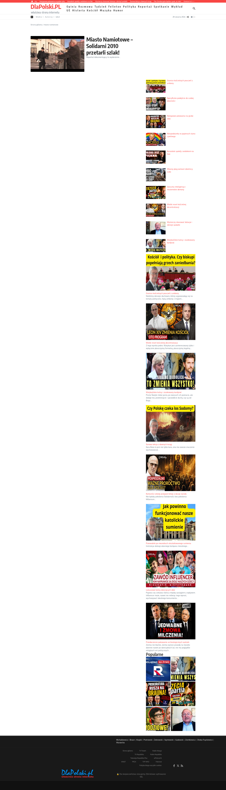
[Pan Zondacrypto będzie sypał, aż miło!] (158, 719)
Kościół (92, 10)
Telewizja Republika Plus (138, 758)
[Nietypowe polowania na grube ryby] (158, 694)
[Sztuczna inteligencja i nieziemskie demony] (183, 694)
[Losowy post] (188, 17)
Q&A (58, 17)
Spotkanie (162, 6)
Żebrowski (158, 740)
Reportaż (145, 6)
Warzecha (120, 742)
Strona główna (36, 25)
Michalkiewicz (122, 740)
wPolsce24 (158, 758)
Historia (78, 10)
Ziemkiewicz (190, 740)
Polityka (129, 6)
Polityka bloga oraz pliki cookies (150, 765)
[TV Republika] (158, 669)
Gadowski (179, 740)
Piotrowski (148, 740)
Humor (118, 10)
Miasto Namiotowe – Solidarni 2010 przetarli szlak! (109, 46)
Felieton (115, 6)
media (39, 17)
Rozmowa (85, 6)
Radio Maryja (157, 751)
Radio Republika (156, 754)
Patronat (159, 762)
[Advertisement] (170, 57)
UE (69, 10)
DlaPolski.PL (46, 6)
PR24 (134, 762)
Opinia (72, 6)
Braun (132, 740)
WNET (123, 762)
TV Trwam (142, 751)
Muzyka (106, 10)
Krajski (139, 740)
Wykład (177, 6)
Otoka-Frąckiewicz (205, 740)
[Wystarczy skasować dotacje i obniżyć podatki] (183, 719)
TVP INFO (146, 762)
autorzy (49, 17)
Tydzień (101, 6)
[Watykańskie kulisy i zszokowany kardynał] (183, 669)
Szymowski (169, 740)
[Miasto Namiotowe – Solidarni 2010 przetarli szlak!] (57, 54)
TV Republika (139, 754)
